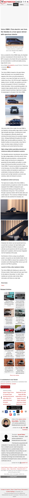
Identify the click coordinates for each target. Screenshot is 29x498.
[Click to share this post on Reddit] (21, 411)
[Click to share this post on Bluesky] (14, 411)
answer (14, 384)
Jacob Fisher (21, 434)
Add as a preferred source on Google (16, 407)
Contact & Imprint (5, 489)
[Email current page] (18, 414)
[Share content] (3, 412)
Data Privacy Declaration (21, 489)
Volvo (2, 285)
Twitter (24, 427)
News (15, 4)
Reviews (9, 4)
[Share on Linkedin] (14, 414)
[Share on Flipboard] (10, 414)
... (27, 4)
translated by (11, 65)
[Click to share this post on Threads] (10, 411)
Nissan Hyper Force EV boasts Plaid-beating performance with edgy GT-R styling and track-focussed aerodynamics (8, 398)
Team (12, 489)
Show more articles (14, 375)
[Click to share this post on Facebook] (6, 411)
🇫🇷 (9, 67)
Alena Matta (15, 421)
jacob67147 (24, 462)
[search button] (23, 1)
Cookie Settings (10, 491)
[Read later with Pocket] (25, 411)
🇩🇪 (8, 67)
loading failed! (4, 476)
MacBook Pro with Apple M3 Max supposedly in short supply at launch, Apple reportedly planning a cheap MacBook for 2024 (21, 398)
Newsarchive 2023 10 (21, 469)
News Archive (13, 469)
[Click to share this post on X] (18, 411)
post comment (6, 387)
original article (22, 419)
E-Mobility (4, 69)
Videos (21, 4)
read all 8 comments (6, 384)
